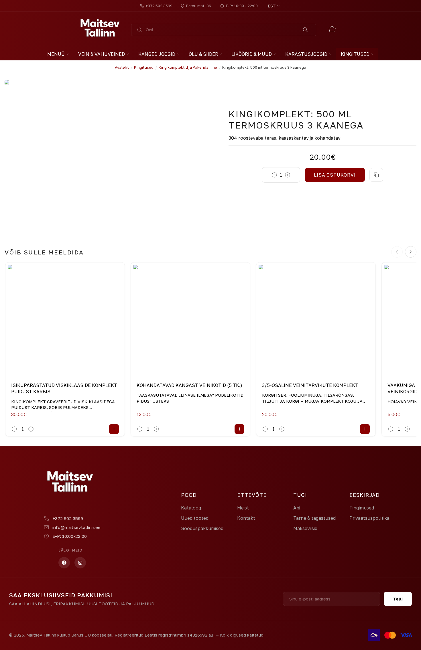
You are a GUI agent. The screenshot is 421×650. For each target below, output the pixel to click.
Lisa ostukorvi (334, 175)
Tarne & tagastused (314, 518)
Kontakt (246, 518)
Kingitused (144, 67)
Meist (243, 508)
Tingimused (361, 508)
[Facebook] (64, 562)
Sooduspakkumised (202, 528)
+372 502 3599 (158, 5)
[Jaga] (376, 175)
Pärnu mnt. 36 (198, 5)
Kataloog (191, 508)
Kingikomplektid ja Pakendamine (188, 67)
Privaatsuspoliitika (369, 518)
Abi (296, 508)
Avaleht (122, 67)
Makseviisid (305, 528)
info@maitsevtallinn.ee (76, 527)
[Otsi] (305, 30)
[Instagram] (80, 562)
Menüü (56, 54)
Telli (398, 598)
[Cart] (332, 30)
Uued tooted (194, 518)
